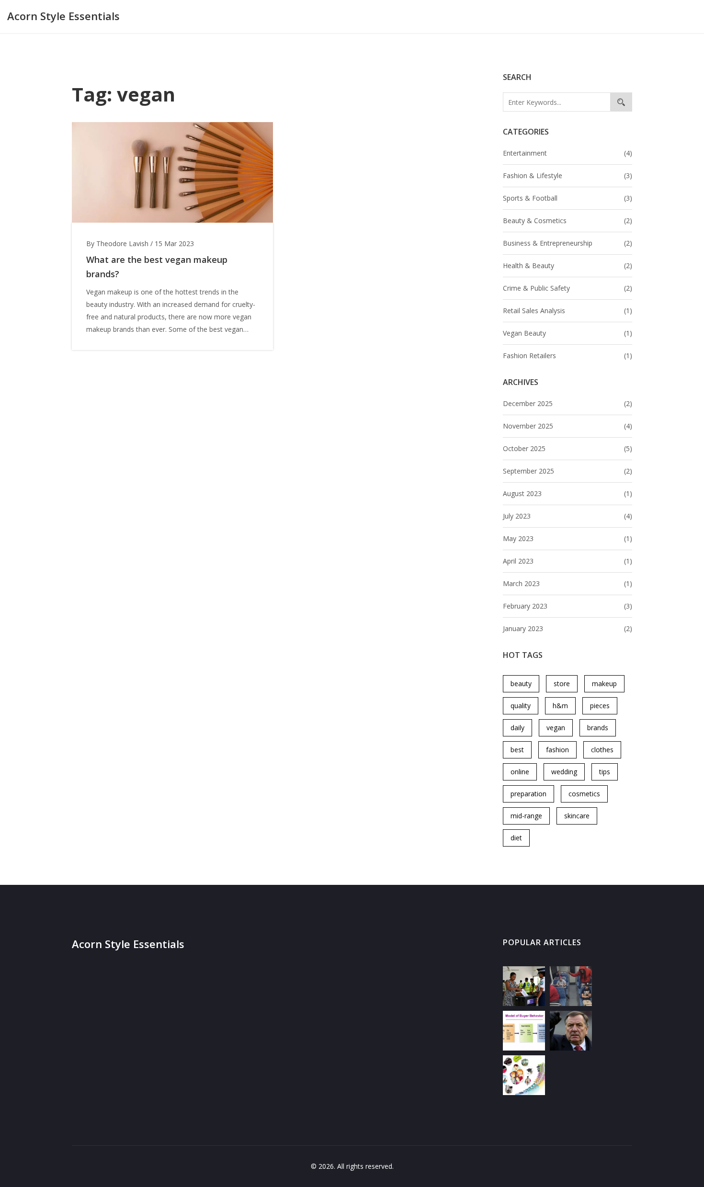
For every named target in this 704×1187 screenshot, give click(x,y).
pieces (600, 705)
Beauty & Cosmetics (567, 220)
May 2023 (567, 538)
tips (604, 771)
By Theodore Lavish (117, 243)
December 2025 (567, 403)
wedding (564, 771)
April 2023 (567, 560)
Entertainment (567, 153)
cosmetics (584, 793)
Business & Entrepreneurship (567, 243)
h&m (560, 705)
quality (521, 705)
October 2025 (567, 448)
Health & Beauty (567, 265)
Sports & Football (567, 198)
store (562, 683)
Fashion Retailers (567, 355)
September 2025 (567, 470)
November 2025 (567, 425)
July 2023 (567, 515)
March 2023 (567, 583)
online (520, 771)
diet (516, 837)
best (517, 749)
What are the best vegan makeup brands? (156, 267)
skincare (577, 815)
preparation (528, 793)
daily (517, 727)
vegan (555, 727)
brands (597, 727)
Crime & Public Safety (567, 288)
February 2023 (567, 605)
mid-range (526, 815)
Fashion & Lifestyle (567, 175)
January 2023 (567, 628)
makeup (604, 683)
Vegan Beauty (567, 333)
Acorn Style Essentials (63, 16)
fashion (557, 749)
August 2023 (567, 493)
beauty (521, 683)
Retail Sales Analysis (567, 310)
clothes (602, 749)
